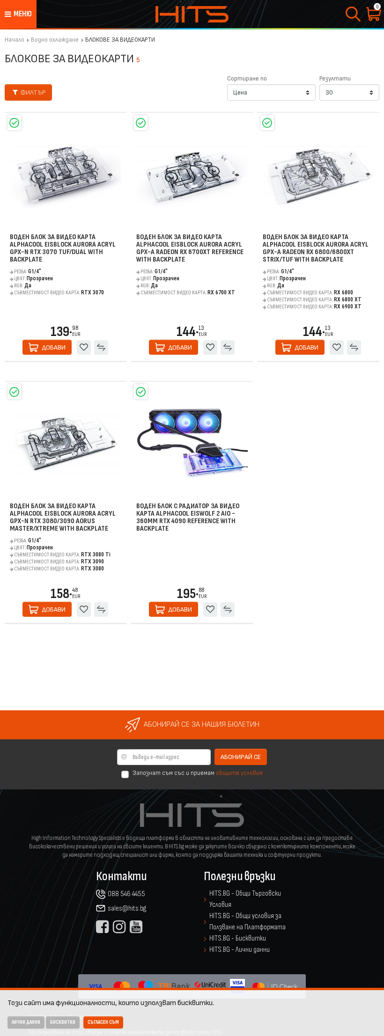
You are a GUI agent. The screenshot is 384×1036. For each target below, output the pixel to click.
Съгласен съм (103, 1022)
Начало (14, 40)
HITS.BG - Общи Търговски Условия (245, 899)
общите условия (239, 773)
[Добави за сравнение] (101, 347)
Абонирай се (241, 757)
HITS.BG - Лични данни (239, 949)
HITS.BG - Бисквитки (237, 938)
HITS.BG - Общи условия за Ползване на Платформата (247, 922)
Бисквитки (62, 1022)
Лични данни (26, 1022)
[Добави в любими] (84, 347)
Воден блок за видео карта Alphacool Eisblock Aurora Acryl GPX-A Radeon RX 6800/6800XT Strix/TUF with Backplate (316, 248)
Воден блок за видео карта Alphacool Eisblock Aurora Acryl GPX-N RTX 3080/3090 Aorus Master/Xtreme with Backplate (63, 518)
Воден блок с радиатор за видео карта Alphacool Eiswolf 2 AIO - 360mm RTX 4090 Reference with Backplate (187, 518)
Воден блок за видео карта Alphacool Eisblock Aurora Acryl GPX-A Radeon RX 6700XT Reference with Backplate (190, 248)
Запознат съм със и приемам (198, 773)
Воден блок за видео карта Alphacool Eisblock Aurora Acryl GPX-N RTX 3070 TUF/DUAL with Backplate (63, 248)
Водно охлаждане (55, 40)
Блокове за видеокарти (120, 40)
